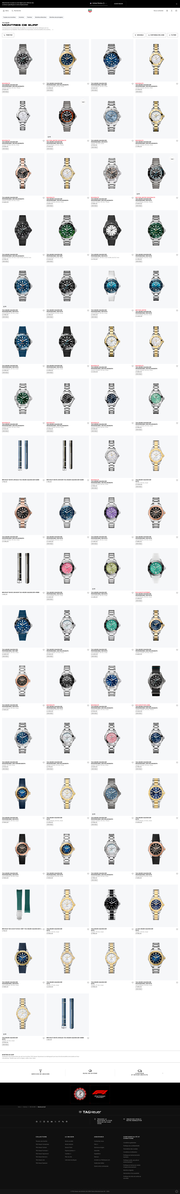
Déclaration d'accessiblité (131, 1173)
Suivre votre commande (101, 1166)
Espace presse (69, 1150)
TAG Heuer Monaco (41, 1157)
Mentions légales (128, 1170)
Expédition (97, 1153)
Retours (96, 1157)
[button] (171, 10)
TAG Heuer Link (40, 1160)
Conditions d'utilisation (130, 1152)
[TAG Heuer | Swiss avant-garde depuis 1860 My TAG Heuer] (90, 1112)
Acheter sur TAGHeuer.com (102, 1160)
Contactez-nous (99, 1141)
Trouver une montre (41, 1141)
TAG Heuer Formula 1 (42, 1150)
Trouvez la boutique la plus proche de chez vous (104, 1121)
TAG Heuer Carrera (41, 1147)
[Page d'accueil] (90, 11)
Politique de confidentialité (131, 1146)
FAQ (95, 1144)
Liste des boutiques (71, 1160)
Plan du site (68, 1157)
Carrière (67, 1153)
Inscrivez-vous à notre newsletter (134, 1120)
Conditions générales (129, 1142)
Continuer (120, 3)
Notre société (69, 1141)
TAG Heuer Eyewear (41, 1163)
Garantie (96, 1150)
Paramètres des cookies (130, 1149)
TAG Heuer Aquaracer (42, 1153)
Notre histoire (69, 1144)
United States (97, 3)
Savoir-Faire (68, 1147)
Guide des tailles (99, 1163)
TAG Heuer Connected (42, 1144)
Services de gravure (41, 1074)
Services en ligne (99, 1147)
